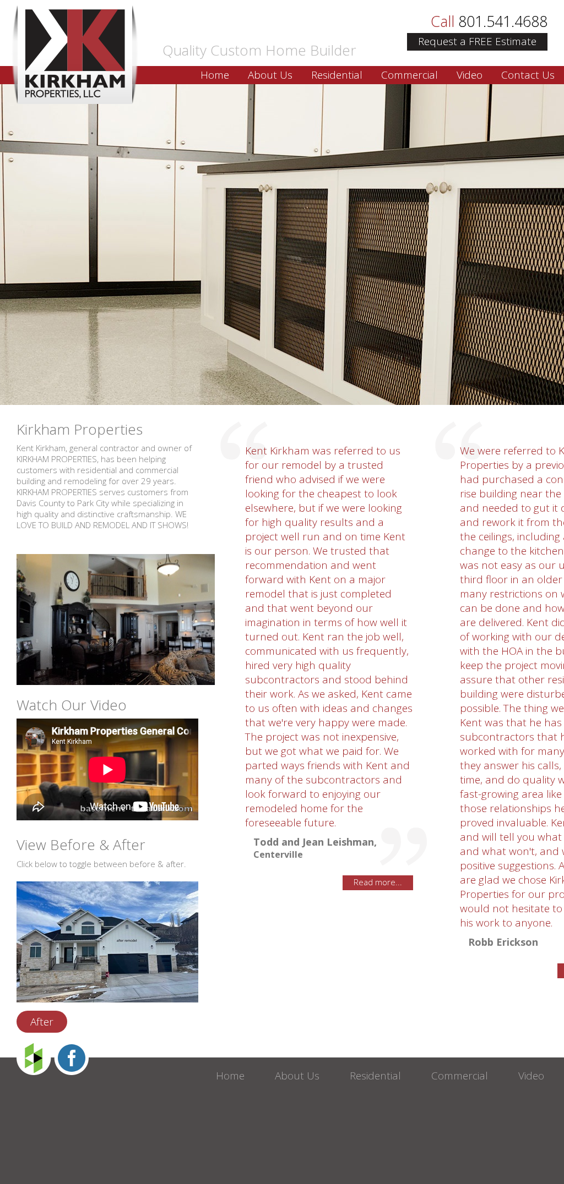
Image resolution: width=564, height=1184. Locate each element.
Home (214, 75)
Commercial (409, 75)
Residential (336, 75)
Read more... (378, 881)
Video (469, 75)
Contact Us (528, 75)
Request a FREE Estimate (477, 41)
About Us (270, 75)
